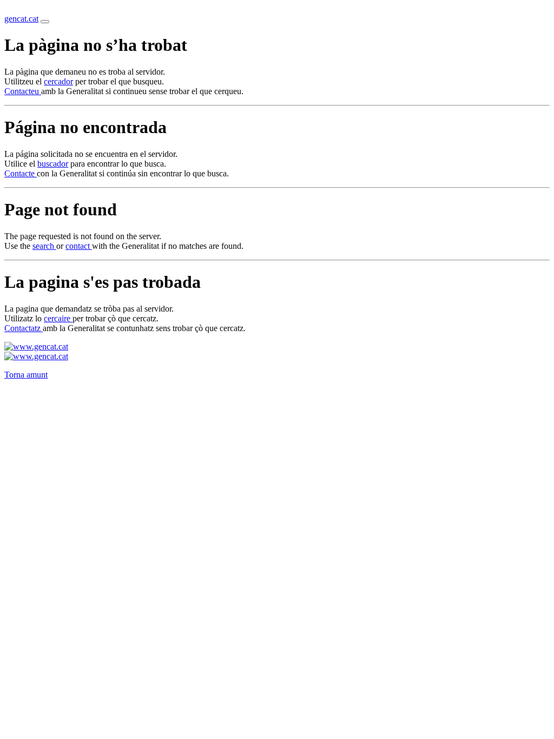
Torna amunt (26, 374)
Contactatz (23, 328)
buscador (52, 163)
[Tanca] (45, 21)
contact (78, 245)
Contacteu (22, 91)
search (44, 245)
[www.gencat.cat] (36, 346)
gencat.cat (21, 18)
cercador (58, 81)
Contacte (20, 173)
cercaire (58, 318)
